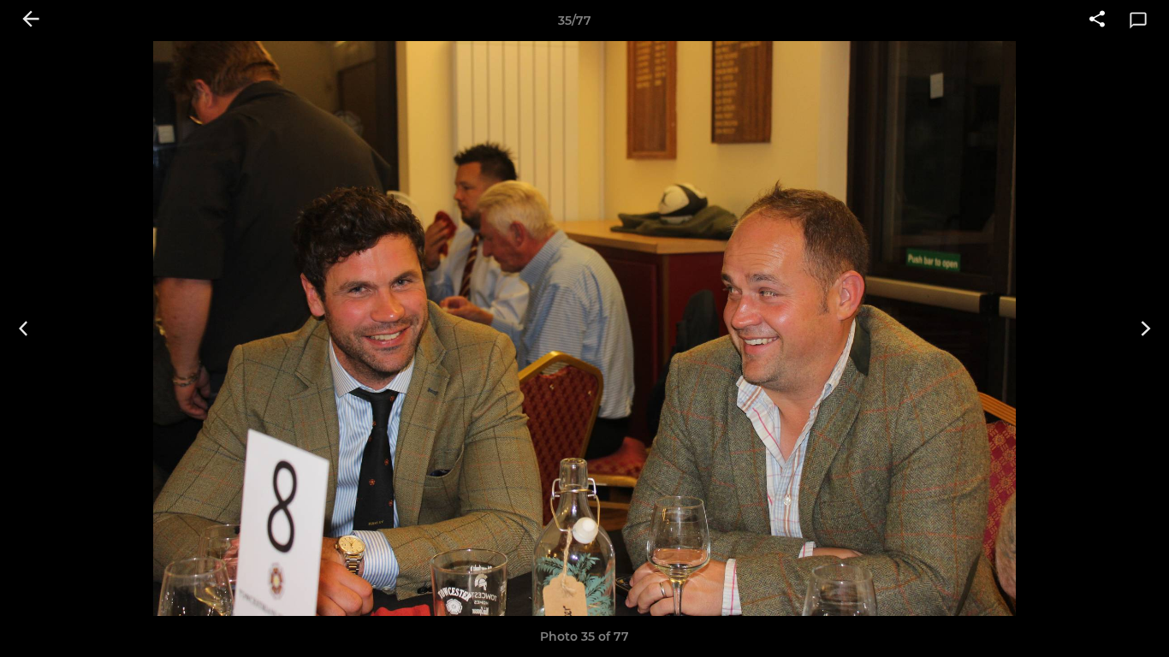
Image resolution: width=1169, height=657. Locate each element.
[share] (1097, 21)
